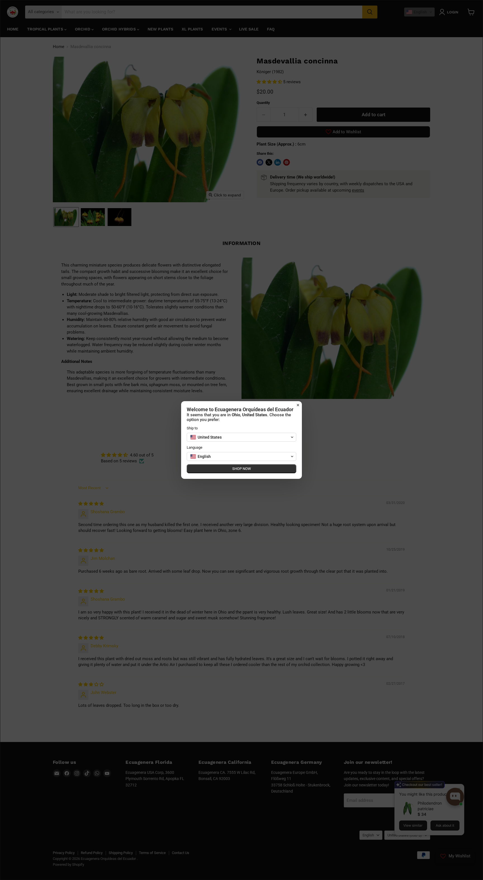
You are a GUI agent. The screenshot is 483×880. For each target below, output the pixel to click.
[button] (241, 437)
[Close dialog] (298, 405)
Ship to (192, 428)
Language (194, 447)
